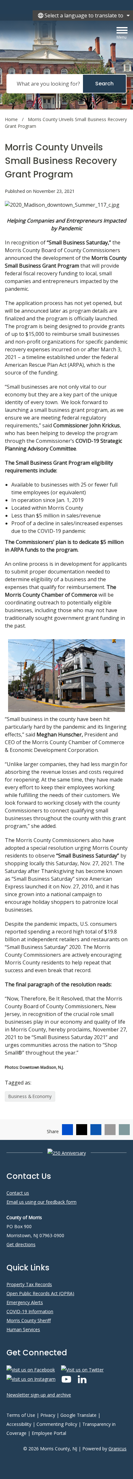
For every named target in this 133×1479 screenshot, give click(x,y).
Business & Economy (30, 1096)
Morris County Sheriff (28, 1320)
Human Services (23, 1329)
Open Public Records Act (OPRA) (40, 1293)
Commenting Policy (56, 1424)
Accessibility (18, 1424)
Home (11, 119)
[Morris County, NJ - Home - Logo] (63, 42)
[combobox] (83, 15)
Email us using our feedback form (41, 1202)
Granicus (117, 1449)
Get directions (21, 1244)
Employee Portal (49, 1433)
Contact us (17, 1193)
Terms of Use (20, 1415)
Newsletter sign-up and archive (38, 1395)
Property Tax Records (29, 1284)
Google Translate (78, 1415)
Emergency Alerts (24, 1302)
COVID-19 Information (29, 1311)
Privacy (47, 1415)
